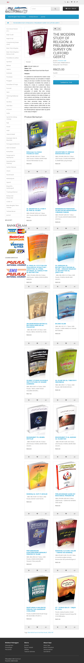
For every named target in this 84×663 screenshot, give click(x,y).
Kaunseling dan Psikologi (10, 162)
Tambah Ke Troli (66, 82)
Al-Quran (9, 109)
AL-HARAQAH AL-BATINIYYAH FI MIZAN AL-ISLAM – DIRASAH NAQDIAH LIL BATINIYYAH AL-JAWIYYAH (65, 268)
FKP (52, 632)
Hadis (8, 113)
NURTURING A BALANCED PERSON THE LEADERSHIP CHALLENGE (36, 609)
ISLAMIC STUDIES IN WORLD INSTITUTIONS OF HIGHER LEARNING (37, 382)
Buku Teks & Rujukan (12, 48)
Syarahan (9, 62)
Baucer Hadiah (28, 647)
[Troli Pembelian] (74, 2)
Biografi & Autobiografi (10, 187)
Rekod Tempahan (49, 647)
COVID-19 (9, 202)
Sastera (8, 69)
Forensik (8, 88)
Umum (8, 171)
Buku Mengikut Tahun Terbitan (17, 17)
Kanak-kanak (10, 175)
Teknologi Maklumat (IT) (12, 97)
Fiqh (7, 123)
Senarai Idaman (48, 649)
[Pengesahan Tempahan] (77, 2)
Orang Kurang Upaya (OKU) (12, 43)
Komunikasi (9, 151)
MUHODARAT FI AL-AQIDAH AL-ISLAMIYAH (65, 438)
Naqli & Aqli (9, 38)
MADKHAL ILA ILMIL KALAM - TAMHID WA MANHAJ (65, 551)
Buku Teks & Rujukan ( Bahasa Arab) (12, 53)
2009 (49, 632)
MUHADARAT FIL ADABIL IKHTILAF (36, 438)
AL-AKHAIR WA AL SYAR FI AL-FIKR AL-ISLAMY (36, 209)
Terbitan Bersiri (33, 17)
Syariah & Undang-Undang (11, 118)
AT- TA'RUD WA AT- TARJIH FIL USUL (65, 608)
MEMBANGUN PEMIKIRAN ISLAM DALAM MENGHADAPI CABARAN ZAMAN (66, 210)
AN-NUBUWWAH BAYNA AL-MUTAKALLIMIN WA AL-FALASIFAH (37, 325)
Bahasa (8, 65)
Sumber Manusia (11, 167)
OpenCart (18, 659)
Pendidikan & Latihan (12, 58)
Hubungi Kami (9, 645)
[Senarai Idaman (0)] (71, 2)
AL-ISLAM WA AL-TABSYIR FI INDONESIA (66, 381)
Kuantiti (55, 73)
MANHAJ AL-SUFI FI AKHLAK (37, 494)
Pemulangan (8, 647)
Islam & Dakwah (11, 148)
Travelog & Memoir (12, 192)
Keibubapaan (10, 178)
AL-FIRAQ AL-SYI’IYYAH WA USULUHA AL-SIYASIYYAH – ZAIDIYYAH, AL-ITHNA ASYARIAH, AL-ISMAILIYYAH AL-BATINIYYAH (37, 268)
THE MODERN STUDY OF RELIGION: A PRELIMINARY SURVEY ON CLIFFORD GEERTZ (36, 23)
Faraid (8, 127)
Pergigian (9, 81)
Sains (7, 92)
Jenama (26, 645)
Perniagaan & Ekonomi (13, 144)
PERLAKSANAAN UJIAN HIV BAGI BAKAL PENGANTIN (65, 495)
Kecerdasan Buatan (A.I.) (12, 30)
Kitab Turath (10, 35)
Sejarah (8, 182)
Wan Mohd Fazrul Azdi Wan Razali (37, 632)
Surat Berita (47, 651)
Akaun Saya (47, 645)
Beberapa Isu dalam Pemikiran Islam (34, 153)
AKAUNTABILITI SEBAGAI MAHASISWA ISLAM (64, 153)
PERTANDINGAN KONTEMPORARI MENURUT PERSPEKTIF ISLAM (37, 552)
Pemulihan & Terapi (12, 84)
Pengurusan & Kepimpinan (10, 156)
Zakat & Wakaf (10, 134)
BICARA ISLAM (60, 324)
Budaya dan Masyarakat (9, 197)
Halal (7, 130)
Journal (43, 17)
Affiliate (26, 649)
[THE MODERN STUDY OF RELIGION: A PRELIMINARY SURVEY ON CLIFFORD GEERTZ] (37, 42)
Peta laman (8, 649)
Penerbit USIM (62, 61)
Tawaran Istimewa (29, 651)
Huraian (28, 62)
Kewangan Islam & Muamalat (11, 139)
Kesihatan (9, 73)
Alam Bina (9, 105)
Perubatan (9, 77)
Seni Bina (9, 102)
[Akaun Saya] (68, 2)
